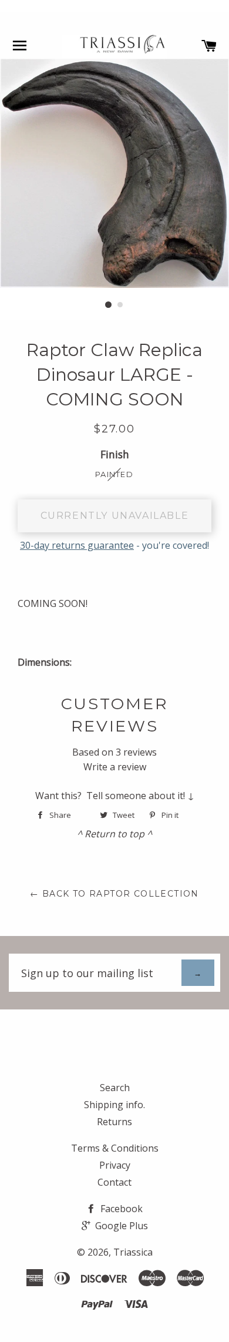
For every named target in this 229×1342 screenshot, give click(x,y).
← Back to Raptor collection (114, 893)
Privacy (114, 1165)
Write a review (114, 766)
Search (115, 1087)
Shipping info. (114, 1104)
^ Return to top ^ (114, 833)
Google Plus (120, 1225)
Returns (114, 1121)
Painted (114, 474)
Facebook (120, 1208)
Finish (114, 454)
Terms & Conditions (115, 1148)
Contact (114, 1182)
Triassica (133, 1252)
